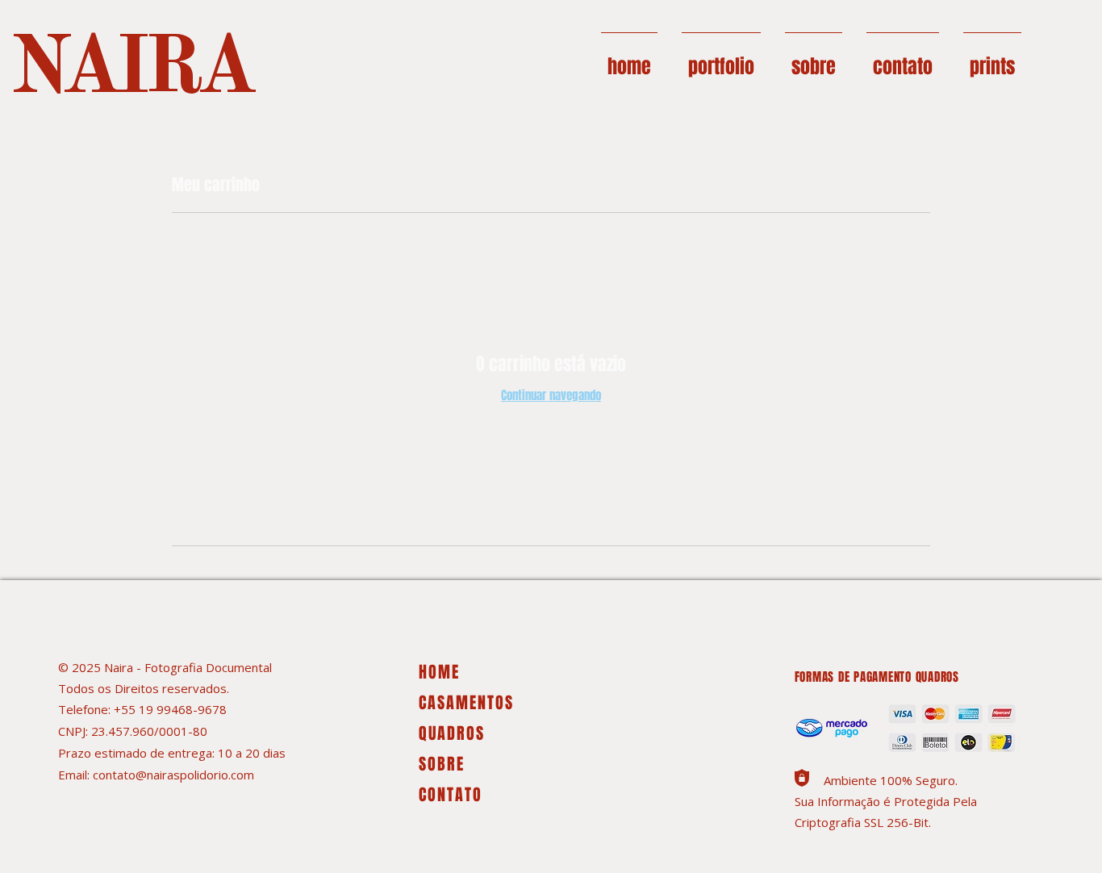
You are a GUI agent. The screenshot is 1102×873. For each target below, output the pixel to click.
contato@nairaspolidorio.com (173, 774)
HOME (439, 672)
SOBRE (442, 764)
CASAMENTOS (466, 703)
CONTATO (450, 795)
